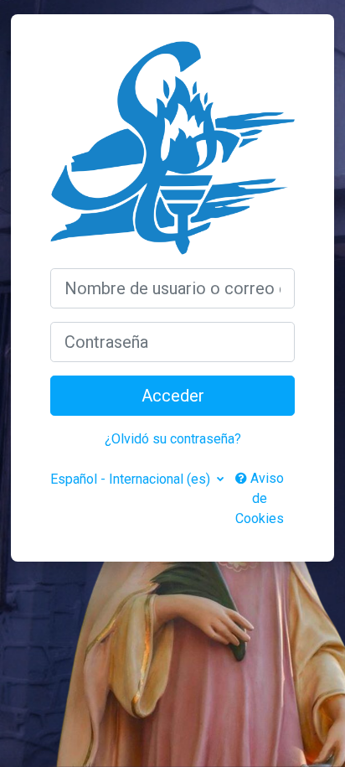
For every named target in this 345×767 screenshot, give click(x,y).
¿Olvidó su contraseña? (173, 439)
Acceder (173, 396)
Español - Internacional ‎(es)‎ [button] (132, 479)
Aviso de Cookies (259, 498)
